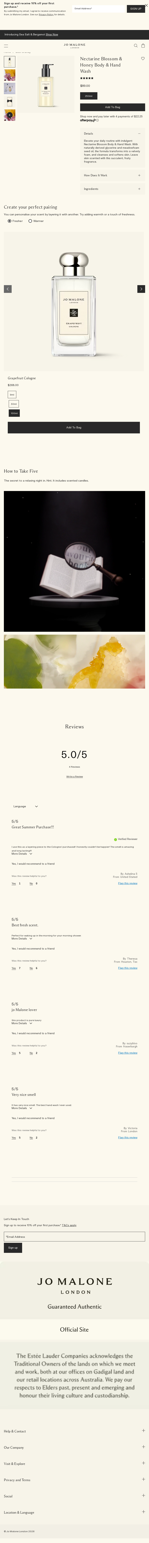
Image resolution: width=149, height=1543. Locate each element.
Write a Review (74, 776)
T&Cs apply (69, 1225)
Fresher (18, 221)
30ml (14, 404)
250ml (89, 96)
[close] (145, 5)
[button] (6, 46)
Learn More (106, 34)
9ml (12, 394)
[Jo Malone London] (74, 46)
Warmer (38, 221)
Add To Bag (112, 107)
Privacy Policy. (46, 14)
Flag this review (127, 883)
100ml (14, 413)
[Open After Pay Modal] (97, 120)
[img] (143, 45)
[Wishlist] (143, 59)
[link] (74, 301)
